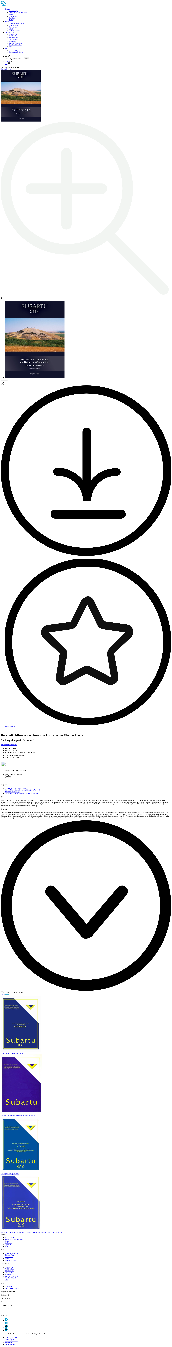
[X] (6, 1324)
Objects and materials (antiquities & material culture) (21, 793)
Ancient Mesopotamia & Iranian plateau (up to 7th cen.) (22, 790)
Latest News (13, 50)
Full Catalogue (13, 11)
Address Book (13, 38)
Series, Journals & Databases (18, 12)
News (6, 48)
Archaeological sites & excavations (16, 788)
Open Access (13, 27)
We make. (11, 1337)
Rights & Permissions (15, 43)
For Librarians (13, 36)
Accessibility (9, 1343)
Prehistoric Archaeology (12, 792)
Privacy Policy (9, 1339)
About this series (6, 69)
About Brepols (13, 41)
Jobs (10, 47)
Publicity (11, 20)
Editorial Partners (14, 30)
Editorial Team (13, 25)
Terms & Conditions (11, 1341)
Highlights (12, 18)
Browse (7, 9)
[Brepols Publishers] (11, 5)
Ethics (11, 29)
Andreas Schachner (9, 745)
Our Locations (13, 39)
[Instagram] (6, 1327)
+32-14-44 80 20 (8, 1309)
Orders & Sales (13, 34)
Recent (11, 14)
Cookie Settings (10, 1344)
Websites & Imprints (15, 45)
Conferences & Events (16, 52)
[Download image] (86, 555)
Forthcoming (13, 16)
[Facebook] (6, 1320)
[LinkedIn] (6, 1330)
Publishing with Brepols (16, 23)
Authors (7, 21)
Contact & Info (9, 32)
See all (3, 994)
